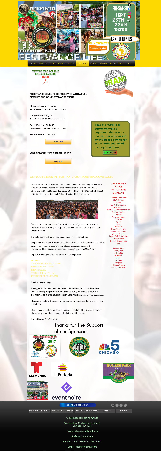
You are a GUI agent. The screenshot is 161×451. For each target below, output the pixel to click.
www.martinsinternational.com (82, 431)
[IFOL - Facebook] (117, 405)
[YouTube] (112, 405)
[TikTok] (129, 4)
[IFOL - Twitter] (121, 405)
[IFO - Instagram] (125, 405)
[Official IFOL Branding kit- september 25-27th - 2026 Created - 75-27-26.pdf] (46, 81)
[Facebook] (129, 8)
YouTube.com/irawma (82, 436)
